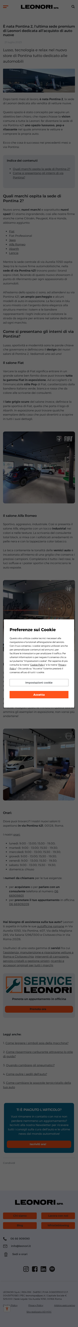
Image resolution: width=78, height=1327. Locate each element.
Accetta (39, 694)
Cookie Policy (37, 664)
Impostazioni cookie (38, 682)
